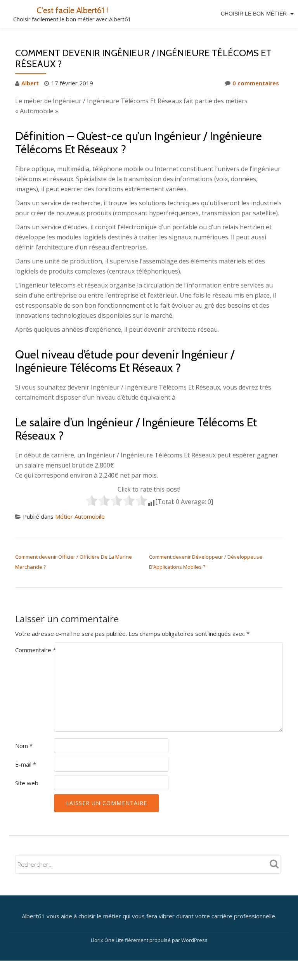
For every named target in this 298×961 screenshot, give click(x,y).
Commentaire (35, 650)
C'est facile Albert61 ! (72, 10)
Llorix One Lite (108, 940)
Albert (30, 83)
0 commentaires (255, 83)
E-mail (25, 764)
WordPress (194, 940)
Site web (26, 783)
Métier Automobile (80, 516)
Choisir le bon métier (254, 13)
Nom (24, 746)
